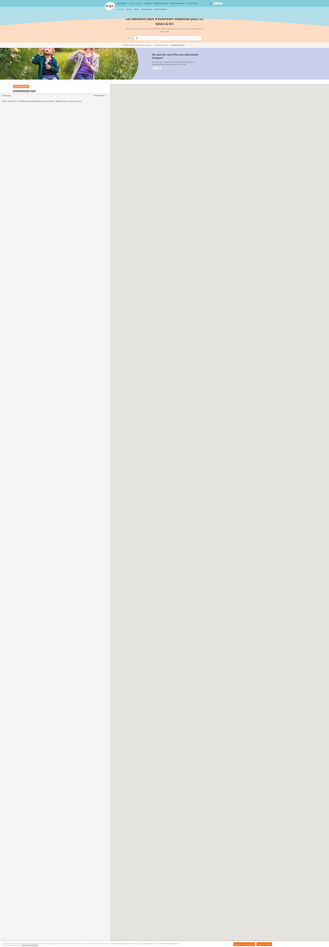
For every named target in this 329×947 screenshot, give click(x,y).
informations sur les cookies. (30, 945)
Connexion (219, 3)
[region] (164, 944)
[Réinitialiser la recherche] (199, 38)
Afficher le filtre (22, 86)
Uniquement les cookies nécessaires (244, 944)
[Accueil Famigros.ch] (110, 6)
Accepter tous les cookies (264, 944)
